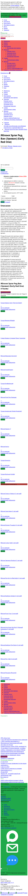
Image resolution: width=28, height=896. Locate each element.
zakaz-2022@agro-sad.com (8, 828)
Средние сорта (8, 696)
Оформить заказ (6, 798)
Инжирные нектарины (11, 691)
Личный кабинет (6, 800)
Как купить (7, 23)
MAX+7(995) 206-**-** (7, 882)
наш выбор (9, 782)
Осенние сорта (16, 126)
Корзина (3, 796)
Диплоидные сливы (10, 703)
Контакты (7, 21)
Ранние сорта (8, 694)
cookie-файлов (14, 5)
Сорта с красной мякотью (15, 128)
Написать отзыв (6, 292)
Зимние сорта (17, 146)
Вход (10, 17)
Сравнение (4, 756)
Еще (5, 88)
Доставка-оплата (9, 25)
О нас (5, 20)
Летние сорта (8, 126)
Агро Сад (7, 787)
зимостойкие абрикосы (8, 780)
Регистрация (17, 17)
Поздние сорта (8, 697)
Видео (6, 28)
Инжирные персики (10, 699)
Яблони (10, 146)
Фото (5, 27)
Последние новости (7, 760)
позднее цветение (18, 782)
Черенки (6, 30)
